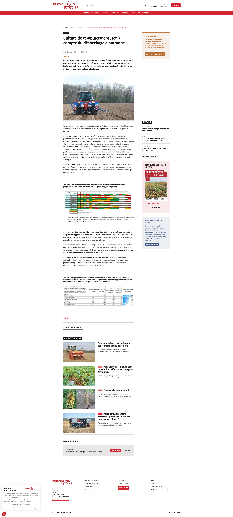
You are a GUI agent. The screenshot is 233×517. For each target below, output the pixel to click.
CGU (152, 480)
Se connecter (115, 450)
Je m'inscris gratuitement (155, 54)
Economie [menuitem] (125, 13)
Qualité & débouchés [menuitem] (110, 13)
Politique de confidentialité (160, 490)
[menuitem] (154, 5)
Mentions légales (156, 486)
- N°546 (152, 203)
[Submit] (145, 5)
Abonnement (123, 487)
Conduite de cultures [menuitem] (91, 13)
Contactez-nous (123, 483)
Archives (121, 480)
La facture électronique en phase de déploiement (155, 130)
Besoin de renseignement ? (60, 500)
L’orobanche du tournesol (116, 390)
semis (66, 318)
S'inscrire (127, 450)
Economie (88, 486)
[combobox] (115, 5)
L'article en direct (152, 244)
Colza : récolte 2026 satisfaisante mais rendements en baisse (154, 139)
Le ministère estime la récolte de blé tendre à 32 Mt (155, 149)
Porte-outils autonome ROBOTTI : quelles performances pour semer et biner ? (114, 416)
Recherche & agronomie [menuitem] (141, 13)
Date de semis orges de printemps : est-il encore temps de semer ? (115, 344)
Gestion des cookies (174, 512)
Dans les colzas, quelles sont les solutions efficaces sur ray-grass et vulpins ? (115, 369)
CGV (152, 483)
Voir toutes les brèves (149, 156)
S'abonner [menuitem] (176, 5)
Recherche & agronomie (93, 490)
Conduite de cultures (92, 480)
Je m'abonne (156, 207)
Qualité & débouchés (92, 483)
